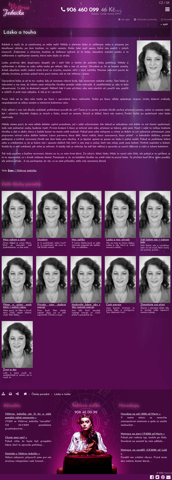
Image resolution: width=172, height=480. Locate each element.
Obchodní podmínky (147, 20)
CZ (161, 3)
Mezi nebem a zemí (14, 240)
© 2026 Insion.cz (164, 473)
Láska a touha (62, 394)
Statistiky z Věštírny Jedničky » (22, 454)
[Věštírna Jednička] (25, 394)
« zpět (164, 24)
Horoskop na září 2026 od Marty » (141, 414)
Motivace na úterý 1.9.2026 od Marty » (143, 434)
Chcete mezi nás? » (16, 437)
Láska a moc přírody (118, 240)
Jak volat (125, 20)
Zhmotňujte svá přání (152, 305)
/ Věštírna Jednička (22, 171)
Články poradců (41, 394)
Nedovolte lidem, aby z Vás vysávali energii (86, 306)
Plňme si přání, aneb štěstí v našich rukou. (17, 306)
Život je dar (10, 370)
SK (168, 3)
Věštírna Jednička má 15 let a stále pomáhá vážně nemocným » (28, 416)
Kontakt (168, 20)
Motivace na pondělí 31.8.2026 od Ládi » (144, 452)
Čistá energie (113, 305)
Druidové (42, 240)
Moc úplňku (78, 240)
